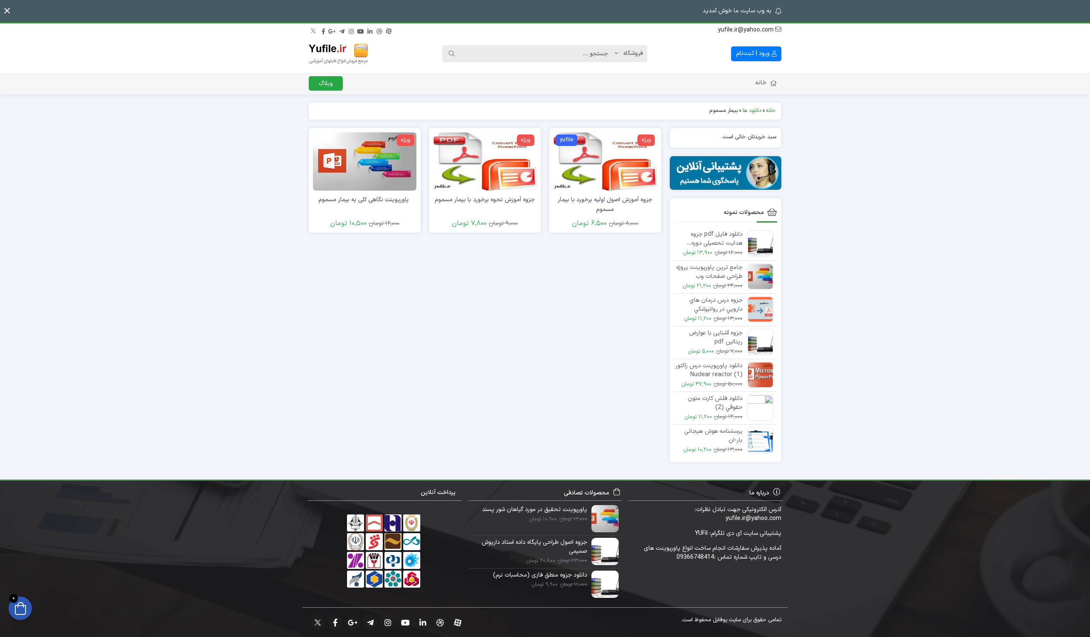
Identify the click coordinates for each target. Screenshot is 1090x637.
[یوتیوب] (360, 30)
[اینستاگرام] (351, 30)
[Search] (451, 53)
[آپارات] (388, 30)
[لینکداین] (370, 30)
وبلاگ (326, 83)
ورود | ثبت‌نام (754, 53)
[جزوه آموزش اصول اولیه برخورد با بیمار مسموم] (605, 161)
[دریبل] (379, 30)
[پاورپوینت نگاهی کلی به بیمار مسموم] (364, 161)
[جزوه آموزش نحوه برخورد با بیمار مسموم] (484, 161)
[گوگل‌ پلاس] (332, 30)
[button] (7, 10)
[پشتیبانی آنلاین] (726, 173)
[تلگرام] (341, 30)
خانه (760, 82)
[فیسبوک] (323, 30)
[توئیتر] (313, 30)
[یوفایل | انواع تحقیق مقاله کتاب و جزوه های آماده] (338, 53)
